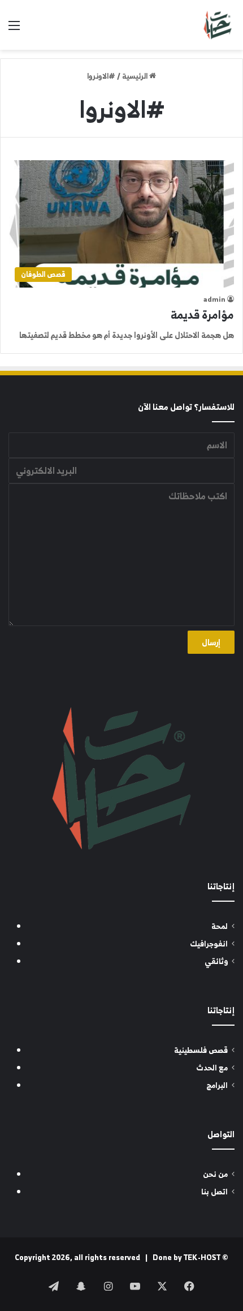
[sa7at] (218, 25)
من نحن (215, 1174)
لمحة (219, 926)
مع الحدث (212, 1068)
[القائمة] (14, 29)
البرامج (217, 1085)
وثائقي (216, 961)
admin (214, 299)
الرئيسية (135, 76)
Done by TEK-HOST (186, 1257)
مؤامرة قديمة (202, 314)
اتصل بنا (214, 1192)
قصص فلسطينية (201, 1050)
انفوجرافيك (209, 944)
